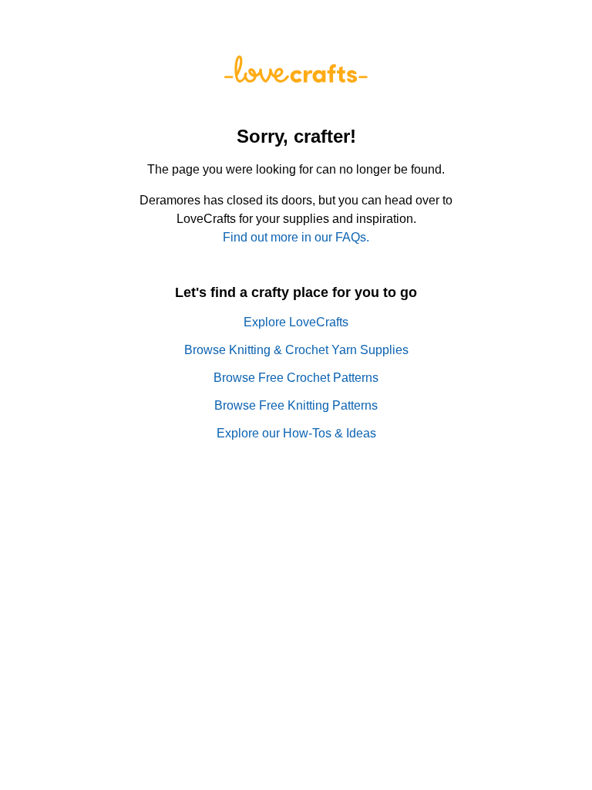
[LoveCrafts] (296, 78)
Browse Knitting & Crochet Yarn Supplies (296, 349)
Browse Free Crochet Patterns (296, 377)
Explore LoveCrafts (296, 322)
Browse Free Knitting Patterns (296, 405)
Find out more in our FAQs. (296, 237)
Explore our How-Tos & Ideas (296, 433)
